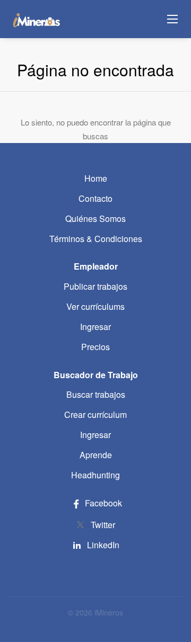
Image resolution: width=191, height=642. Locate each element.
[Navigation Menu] (172, 19)
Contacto (95, 198)
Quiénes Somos (95, 218)
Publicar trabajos (95, 286)
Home (95, 178)
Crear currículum (95, 414)
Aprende (96, 455)
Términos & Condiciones (95, 239)
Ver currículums (95, 306)
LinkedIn (103, 545)
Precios (95, 347)
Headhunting (95, 475)
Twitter (103, 525)
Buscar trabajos (95, 394)
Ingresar (95, 326)
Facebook (102, 503)
